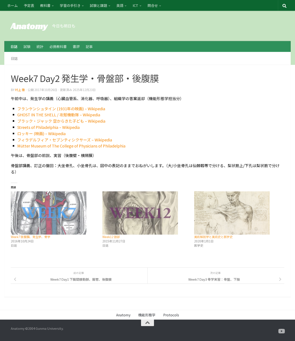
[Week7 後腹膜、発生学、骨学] (54, 213)
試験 (27, 46)
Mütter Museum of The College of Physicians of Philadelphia (71, 146)
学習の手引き (70, 5)
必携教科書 (58, 46)
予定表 (29, 5)
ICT (135, 5)
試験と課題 (98, 5)
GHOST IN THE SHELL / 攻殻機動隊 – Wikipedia (58, 114)
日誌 (14, 46)
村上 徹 (20, 90)
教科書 (45, 5)
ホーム (12, 5)
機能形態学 (146, 314)
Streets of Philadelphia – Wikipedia (48, 127)
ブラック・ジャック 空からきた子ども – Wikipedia (61, 121)
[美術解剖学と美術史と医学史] (237, 213)
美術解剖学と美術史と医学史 (213, 237)
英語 (119, 5)
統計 (39, 46)
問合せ (153, 5)
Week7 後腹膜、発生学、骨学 (30, 237)
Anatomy (29, 26)
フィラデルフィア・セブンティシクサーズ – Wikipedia (64, 139)
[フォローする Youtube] (281, 331)
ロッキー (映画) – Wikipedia (41, 133)
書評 (76, 46)
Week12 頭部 (111, 237)
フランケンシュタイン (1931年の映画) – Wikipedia (61, 108)
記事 (89, 46)
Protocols (171, 314)
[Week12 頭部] (146, 213)
